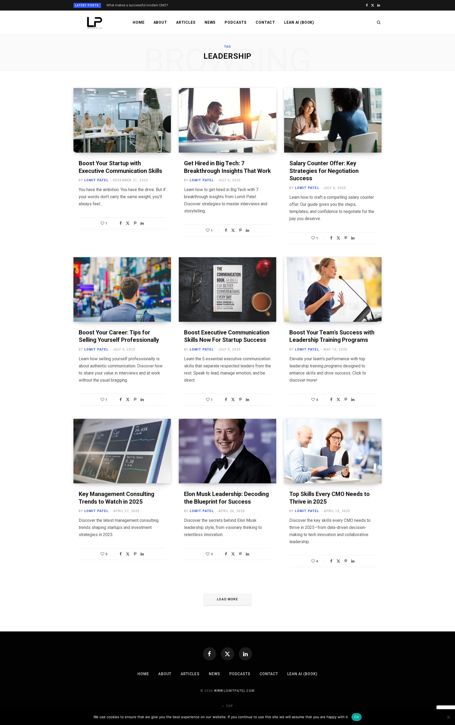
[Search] (379, 22)
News (210, 22)
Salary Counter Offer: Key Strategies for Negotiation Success (324, 171)
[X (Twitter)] (227, 653)
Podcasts (236, 22)
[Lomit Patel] (95, 23)
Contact (265, 22)
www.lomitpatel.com (234, 691)
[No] (448, 717)
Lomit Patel (96, 180)
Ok (356, 717)
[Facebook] (121, 223)
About (160, 22)
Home (138, 22)
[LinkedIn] (142, 223)
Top (229, 706)
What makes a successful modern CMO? (137, 5)
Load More (227, 599)
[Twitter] (128, 223)
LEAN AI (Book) (299, 22)
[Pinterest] (135, 223)
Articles (186, 22)
